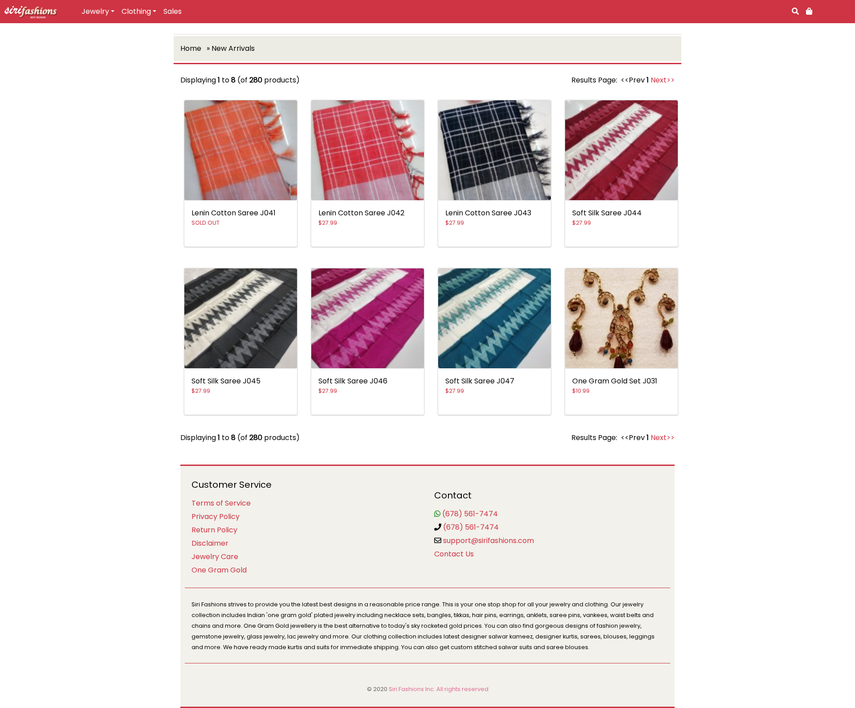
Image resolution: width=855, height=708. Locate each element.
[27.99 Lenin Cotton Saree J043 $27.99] (494, 248)
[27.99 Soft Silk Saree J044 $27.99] (621, 248)
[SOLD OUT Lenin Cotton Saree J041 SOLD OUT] (240, 248)
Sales (172, 11)
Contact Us (454, 554)
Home (190, 48)
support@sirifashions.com (488, 540)
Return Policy (214, 530)
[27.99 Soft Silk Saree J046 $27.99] (367, 416)
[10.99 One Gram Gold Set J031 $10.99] (621, 416)
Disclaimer (209, 543)
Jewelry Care (214, 557)
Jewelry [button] (95, 11)
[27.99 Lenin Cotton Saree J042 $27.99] (367, 248)
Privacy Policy (215, 516)
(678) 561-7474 (470, 514)
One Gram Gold (219, 570)
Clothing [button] (136, 11)
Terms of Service (221, 503)
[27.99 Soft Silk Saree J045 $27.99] (240, 416)
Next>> (663, 80)
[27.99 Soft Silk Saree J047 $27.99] (494, 416)
